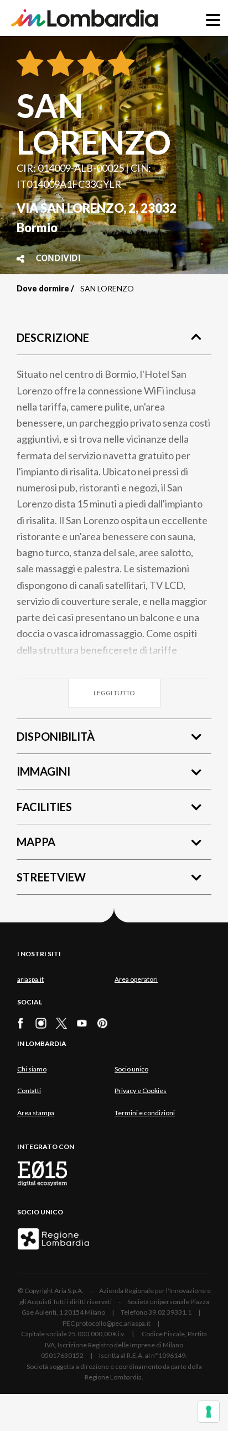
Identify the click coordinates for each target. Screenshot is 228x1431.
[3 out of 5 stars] (89, 64)
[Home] (84, 18)
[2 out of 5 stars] (58, 64)
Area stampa (35, 1113)
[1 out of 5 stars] (30, 64)
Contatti (29, 1090)
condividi (58, 258)
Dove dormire (43, 288)
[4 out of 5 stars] (119, 64)
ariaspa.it (30, 979)
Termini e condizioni (145, 1113)
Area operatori (136, 979)
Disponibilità (56, 736)
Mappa (36, 841)
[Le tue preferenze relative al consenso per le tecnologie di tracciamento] (208, 1411)
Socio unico (131, 1069)
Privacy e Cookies (141, 1090)
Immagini (43, 771)
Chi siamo (31, 1069)
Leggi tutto (114, 693)
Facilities (44, 806)
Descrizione (53, 337)
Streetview (51, 877)
